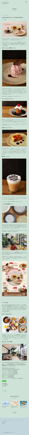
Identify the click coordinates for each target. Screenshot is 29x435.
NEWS (20, 420)
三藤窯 (13, 364)
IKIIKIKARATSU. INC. (7, 432)
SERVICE (14, 420)
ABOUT (5, 420)
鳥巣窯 (22, 364)
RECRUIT (23, 420)
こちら (6, 339)
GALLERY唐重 (16, 252)
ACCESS (17, 420)
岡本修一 (3, 364)
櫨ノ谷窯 (7, 364)
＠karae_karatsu (17, 369)
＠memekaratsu (20, 378)
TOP (2, 420)
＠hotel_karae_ (15, 370)
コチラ (7, 311)
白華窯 (10, 364)
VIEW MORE (14, 412)
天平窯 (18, 364)
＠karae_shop (15, 371)
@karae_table (15, 372)
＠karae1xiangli (12, 377)
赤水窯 (20, 364)
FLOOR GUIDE (9, 420)
